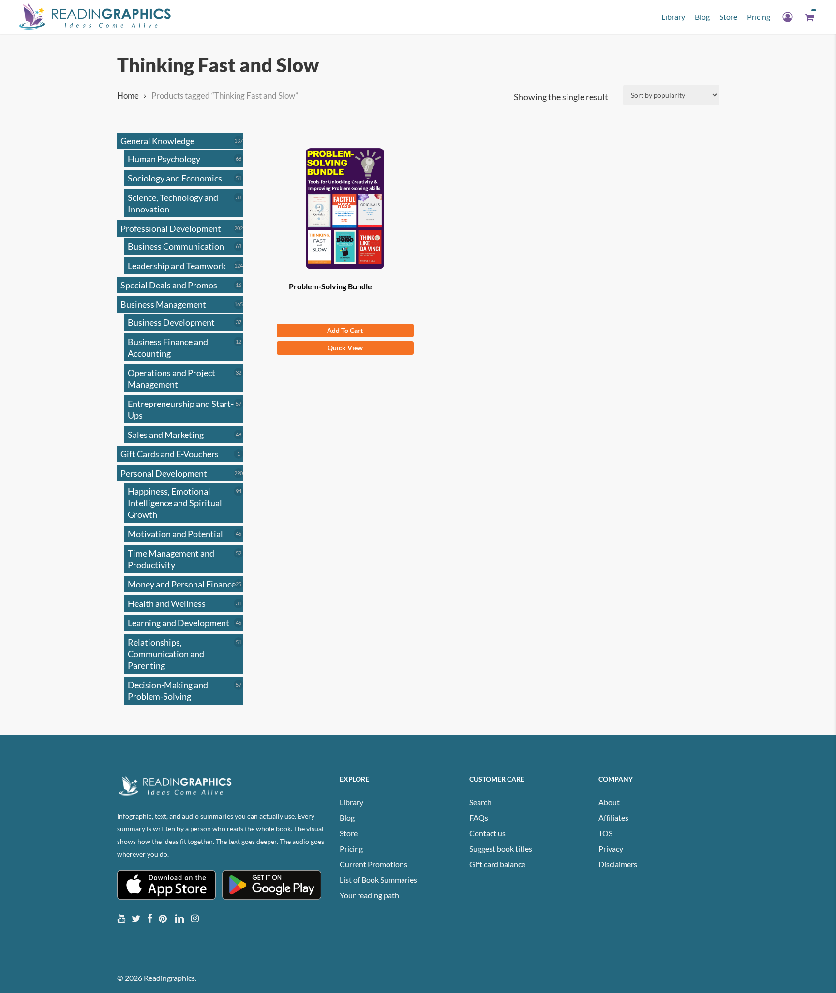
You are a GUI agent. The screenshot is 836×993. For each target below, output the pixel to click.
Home (128, 96)
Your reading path (369, 895)
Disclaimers (617, 864)
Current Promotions (373, 864)
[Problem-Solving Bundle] (345, 208)
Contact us (487, 833)
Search (480, 802)
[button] (345, 330)
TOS (605, 833)
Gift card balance (497, 864)
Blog (347, 817)
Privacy (610, 848)
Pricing (351, 848)
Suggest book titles (500, 848)
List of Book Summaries (378, 879)
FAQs (478, 817)
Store (349, 833)
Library (351, 802)
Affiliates (613, 817)
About (609, 802)
